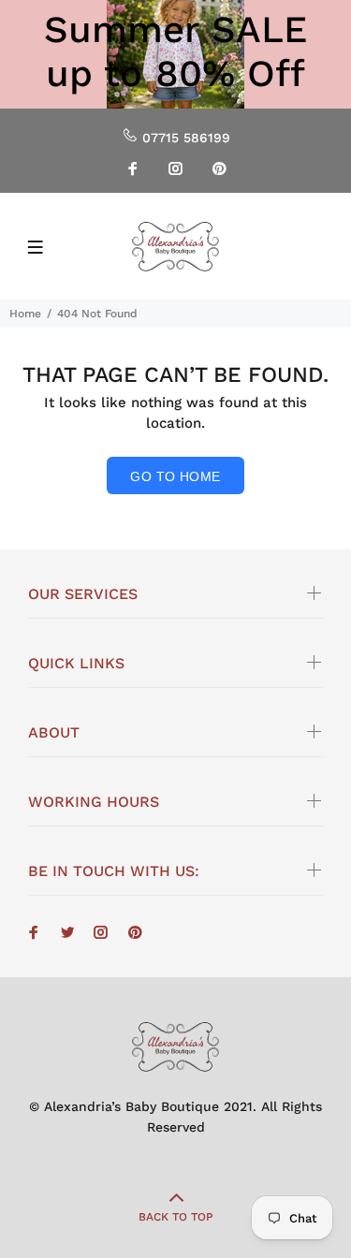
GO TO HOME (175, 476)
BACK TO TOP (176, 1216)
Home (25, 313)
